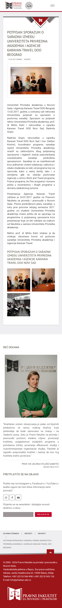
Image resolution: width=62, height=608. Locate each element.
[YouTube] (18, 497)
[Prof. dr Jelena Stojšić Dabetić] (31, 388)
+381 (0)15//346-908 (22, 576)
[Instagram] (6, 497)
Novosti (27, 59)
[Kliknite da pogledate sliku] (31, 80)
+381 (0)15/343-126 (44, 576)
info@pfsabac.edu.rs (20, 580)
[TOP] (50, 552)
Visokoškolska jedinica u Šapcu (18, 569)
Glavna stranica (11, 534)
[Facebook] (12, 497)
